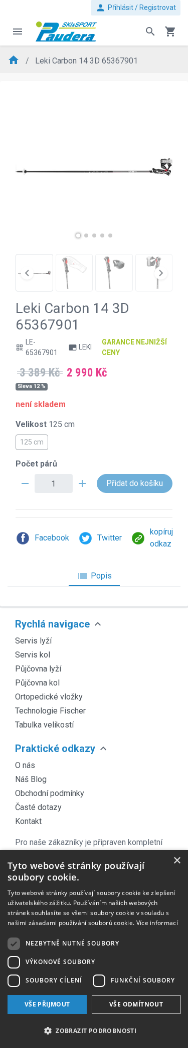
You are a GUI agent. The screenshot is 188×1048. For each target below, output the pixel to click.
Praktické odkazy (55, 748)
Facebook (52, 537)
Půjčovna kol (37, 683)
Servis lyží (33, 641)
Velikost (45, 424)
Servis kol (32, 655)
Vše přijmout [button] (47, 1004)
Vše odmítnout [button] (136, 1004)
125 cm (32, 442)
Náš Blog (31, 779)
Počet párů (36, 463)
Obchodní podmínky (49, 793)
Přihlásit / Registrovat (135, 7)
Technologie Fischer (50, 711)
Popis (94, 576)
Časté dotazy (38, 807)
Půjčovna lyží (38, 669)
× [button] (176, 860)
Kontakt (28, 821)
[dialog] (94, 949)
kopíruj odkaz (161, 537)
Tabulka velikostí (44, 725)
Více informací (157, 922)
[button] (78, 236)
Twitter (109, 537)
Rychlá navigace (52, 624)
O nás (25, 765)
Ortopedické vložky (49, 697)
